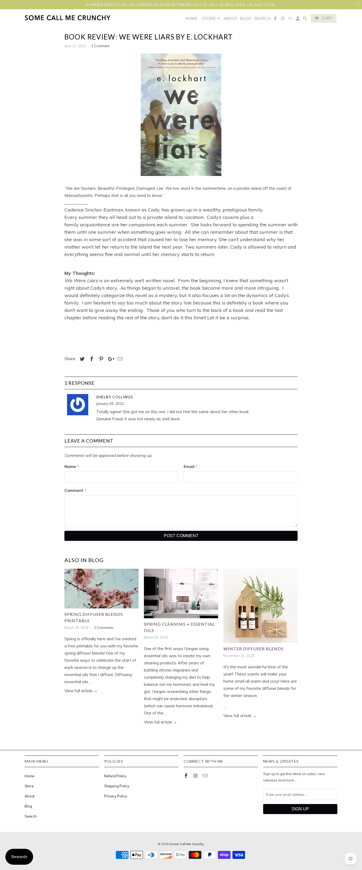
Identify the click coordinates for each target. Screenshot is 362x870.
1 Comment (100, 46)
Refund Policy (115, 776)
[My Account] (298, 19)
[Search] (305, 19)
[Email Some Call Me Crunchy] (206, 776)
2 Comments (104, 627)
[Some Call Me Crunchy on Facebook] (186, 776)
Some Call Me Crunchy (187, 844)
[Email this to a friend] (119, 359)
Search (31, 816)
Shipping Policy (116, 786)
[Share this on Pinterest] (100, 359)
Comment (75, 490)
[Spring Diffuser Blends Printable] (101, 589)
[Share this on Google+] (109, 359)
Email (190, 466)
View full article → (81, 690)
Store (29, 786)
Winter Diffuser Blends (253, 648)
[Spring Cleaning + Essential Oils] (181, 593)
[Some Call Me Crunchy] (46, 17)
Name (71, 466)
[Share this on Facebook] (91, 359)
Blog (28, 806)
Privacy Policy (115, 796)
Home (29, 776)
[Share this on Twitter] (81, 359)
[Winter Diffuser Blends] (260, 606)
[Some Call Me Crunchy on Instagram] (196, 776)
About (29, 796)
